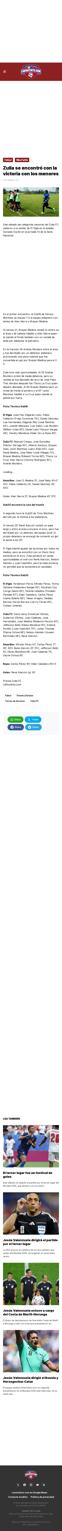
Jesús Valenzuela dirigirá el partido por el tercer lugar (30, 1242)
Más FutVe (22, 160)
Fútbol (8, 160)
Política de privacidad (42, 1497)
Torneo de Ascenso (15, 701)
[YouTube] (37, 1485)
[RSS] (44, 1485)
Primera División (25, 695)
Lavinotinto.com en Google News (29, 1492)
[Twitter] (18, 1485)
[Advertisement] (31, 31)
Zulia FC (34, 701)
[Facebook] (24, 1485)
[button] (4, 71)
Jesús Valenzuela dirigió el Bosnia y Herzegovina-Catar (30, 1379)
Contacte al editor (18, 1497)
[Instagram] (31, 1485)
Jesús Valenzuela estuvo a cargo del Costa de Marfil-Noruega (28, 1312)
